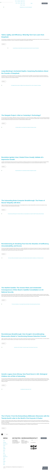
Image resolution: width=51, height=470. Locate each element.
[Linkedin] (34, 448)
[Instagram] (31, 448)
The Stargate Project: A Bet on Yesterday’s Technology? (21, 115)
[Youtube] (31, 446)
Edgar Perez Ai (5, 456)
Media (4, 459)
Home (4, 440)
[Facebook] (34, 446)
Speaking (4, 442)
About (4, 464)
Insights (4, 448)
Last (6, 434)
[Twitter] (36, 446)
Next (5, 434)
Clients (4, 445)
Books (4, 450)
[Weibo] (36, 448)
